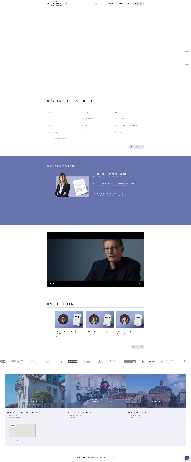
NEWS (128, 3)
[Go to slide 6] (187, 64)
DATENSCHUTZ (113, 457)
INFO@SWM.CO (93, 457)
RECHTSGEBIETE (98, 3)
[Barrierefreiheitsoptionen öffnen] (186, 457)
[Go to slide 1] (187, 51)
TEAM (120, 3)
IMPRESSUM (103, 457)
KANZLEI (111, 3)
